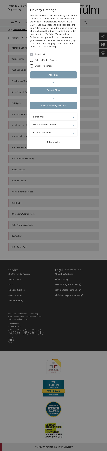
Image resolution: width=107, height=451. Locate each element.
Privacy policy (53, 142)
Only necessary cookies (53, 105)
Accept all (54, 75)
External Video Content (46, 60)
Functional (39, 54)
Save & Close (53, 90)
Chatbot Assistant (43, 66)
